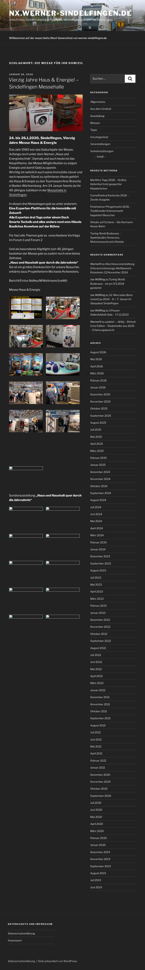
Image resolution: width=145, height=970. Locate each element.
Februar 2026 (98, 380)
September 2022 (100, 640)
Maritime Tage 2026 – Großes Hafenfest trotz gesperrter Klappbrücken (108, 184)
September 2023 (100, 563)
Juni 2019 (96, 887)
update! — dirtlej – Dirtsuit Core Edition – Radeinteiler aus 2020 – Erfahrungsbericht (113, 326)
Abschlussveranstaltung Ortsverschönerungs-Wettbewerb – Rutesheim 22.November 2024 (112, 268)
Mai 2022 (96, 669)
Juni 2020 (96, 809)
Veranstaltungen (100, 144)
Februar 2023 (98, 605)
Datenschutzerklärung (21, 933)
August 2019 (98, 873)
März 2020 (97, 831)
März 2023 (97, 598)
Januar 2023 (98, 612)
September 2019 (100, 866)
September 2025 (100, 415)
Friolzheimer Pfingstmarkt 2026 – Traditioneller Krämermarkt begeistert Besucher (110, 211)
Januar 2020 (98, 844)
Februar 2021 (98, 760)
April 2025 (96, 443)
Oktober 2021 (98, 711)
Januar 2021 (97, 767)
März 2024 (97, 535)
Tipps (93, 129)
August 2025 (98, 422)
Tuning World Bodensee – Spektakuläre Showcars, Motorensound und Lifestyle (107, 237)
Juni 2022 (96, 661)
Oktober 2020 (99, 788)
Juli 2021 (95, 732)
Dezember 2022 (100, 619)
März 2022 (96, 683)
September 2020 (100, 795)
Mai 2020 (96, 816)
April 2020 (96, 823)
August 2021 (98, 725)
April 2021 (96, 753)
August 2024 (98, 500)
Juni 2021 (96, 739)
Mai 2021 (96, 746)
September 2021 (100, 718)
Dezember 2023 (100, 556)
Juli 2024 (95, 507)
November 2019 (100, 859)
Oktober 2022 (98, 633)
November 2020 (100, 781)
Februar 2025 (98, 457)
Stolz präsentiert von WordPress (57, 961)
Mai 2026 (96, 359)
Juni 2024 (96, 514)
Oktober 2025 (98, 408)
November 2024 (100, 478)
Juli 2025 (95, 429)
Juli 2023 (95, 577)
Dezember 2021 (100, 697)
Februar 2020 (98, 838)
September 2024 (100, 493)
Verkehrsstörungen (101, 151)
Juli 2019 (95, 880)
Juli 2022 (95, 655)
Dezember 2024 (100, 472)
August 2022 (98, 648)
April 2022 (96, 676)
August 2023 (98, 570)
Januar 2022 (97, 690)
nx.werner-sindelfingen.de (70, 13)
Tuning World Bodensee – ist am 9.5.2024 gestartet (107, 283)
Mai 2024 (96, 521)
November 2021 (100, 704)
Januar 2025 (98, 464)
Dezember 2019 (100, 852)
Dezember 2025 (100, 394)
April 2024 (96, 528)
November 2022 (100, 626)
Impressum (15, 940)
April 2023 (96, 591)
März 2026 (97, 373)
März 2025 (97, 450)
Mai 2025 (96, 436)
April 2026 (96, 366)
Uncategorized (99, 137)
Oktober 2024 (98, 486)
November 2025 (100, 401)
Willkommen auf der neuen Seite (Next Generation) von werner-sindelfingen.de (58, 38)
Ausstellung (97, 115)
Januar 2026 (98, 387)
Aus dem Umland (100, 108)
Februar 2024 (98, 542)
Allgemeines (97, 101)
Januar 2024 (98, 549)
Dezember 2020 (100, 774)
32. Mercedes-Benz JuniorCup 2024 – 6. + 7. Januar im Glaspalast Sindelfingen (111, 299)
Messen (95, 122)
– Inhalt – (100, 156)
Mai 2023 (96, 584)
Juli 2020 (95, 802)
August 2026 (98, 352)
